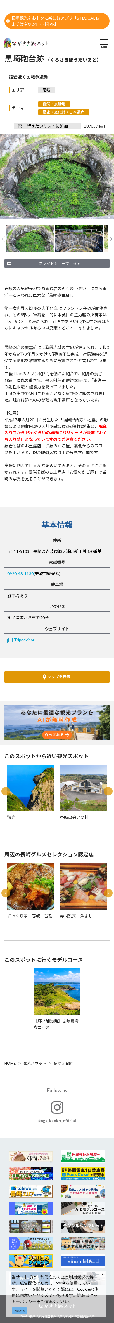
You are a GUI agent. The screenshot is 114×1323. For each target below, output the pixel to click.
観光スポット (34, 1063)
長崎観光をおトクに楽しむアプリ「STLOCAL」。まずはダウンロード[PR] (56, 21)
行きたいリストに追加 (47, 125)
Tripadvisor (24, 639)
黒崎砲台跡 (63, 1063)
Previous (14, 177)
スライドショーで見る (58, 263)
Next (99, 177)
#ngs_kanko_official (57, 1120)
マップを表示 (58, 676)
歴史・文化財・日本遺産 (63, 112)
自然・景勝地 (54, 104)
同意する (19, 1310)
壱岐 (46, 90)
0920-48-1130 (20, 573)
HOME (10, 1063)
